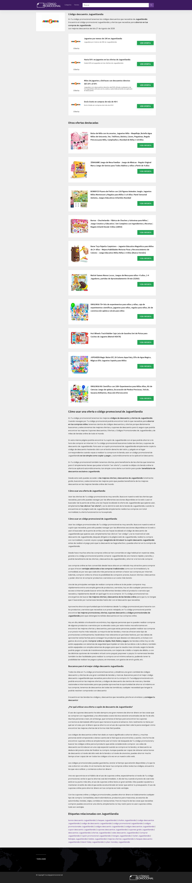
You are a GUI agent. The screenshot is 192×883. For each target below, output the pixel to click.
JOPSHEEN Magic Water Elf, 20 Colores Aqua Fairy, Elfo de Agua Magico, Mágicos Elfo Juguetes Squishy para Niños (121, 359)
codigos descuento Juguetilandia (109, 826)
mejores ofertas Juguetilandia (121, 839)
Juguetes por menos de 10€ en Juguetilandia (103, 38)
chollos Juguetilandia (127, 820)
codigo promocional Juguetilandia (128, 823)
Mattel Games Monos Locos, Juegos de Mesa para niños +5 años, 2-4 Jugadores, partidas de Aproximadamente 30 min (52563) (120, 277)
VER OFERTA (145, 145)
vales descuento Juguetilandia (125, 832)
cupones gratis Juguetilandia (141, 829)
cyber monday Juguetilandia (117, 842)
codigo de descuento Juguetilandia (96, 823)
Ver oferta (145, 43)
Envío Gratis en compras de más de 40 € (100, 101)
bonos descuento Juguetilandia (81, 820)
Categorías (68, 5)
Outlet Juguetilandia (141, 836)
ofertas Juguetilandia (101, 832)
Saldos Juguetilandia (97, 839)
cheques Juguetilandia (106, 820)
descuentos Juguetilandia (79, 832)
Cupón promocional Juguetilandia (96, 836)
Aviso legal (41, 859)
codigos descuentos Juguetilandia (139, 826)
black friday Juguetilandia (92, 842)
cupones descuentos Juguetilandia (112, 829)
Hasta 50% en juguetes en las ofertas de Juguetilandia (107, 59)
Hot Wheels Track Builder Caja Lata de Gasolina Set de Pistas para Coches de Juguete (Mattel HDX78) (119, 335)
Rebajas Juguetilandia (77, 839)
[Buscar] (151, 5)
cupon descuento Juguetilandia (82, 829)
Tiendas (76, 5)
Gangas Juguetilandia (121, 836)
